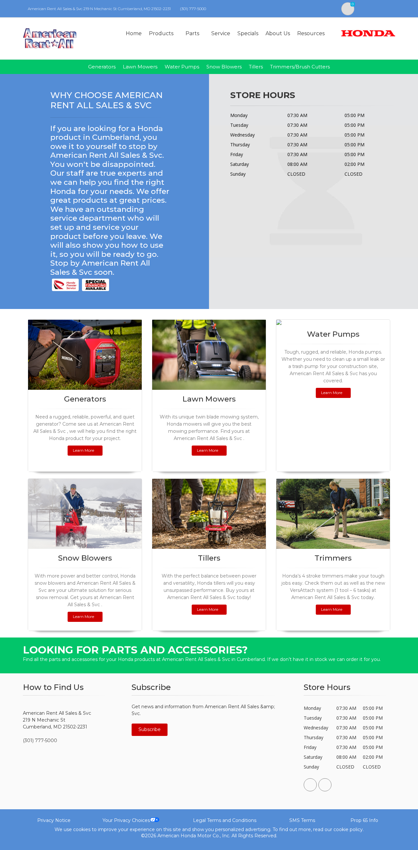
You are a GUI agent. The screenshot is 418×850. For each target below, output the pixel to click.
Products (161, 33)
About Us (277, 33)
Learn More (83, 450)
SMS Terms (302, 820)
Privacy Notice (54, 820)
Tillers (256, 67)
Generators (102, 67)
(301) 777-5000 (193, 8)
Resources (311, 33)
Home (134, 33)
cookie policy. (348, 829)
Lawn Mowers (140, 67)
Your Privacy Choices (126, 820)
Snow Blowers (224, 67)
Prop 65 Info (364, 820)
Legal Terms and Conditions (224, 820)
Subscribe (149, 729)
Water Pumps (182, 67)
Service (220, 33)
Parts (192, 33)
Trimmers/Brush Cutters (300, 67)
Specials (247, 33)
